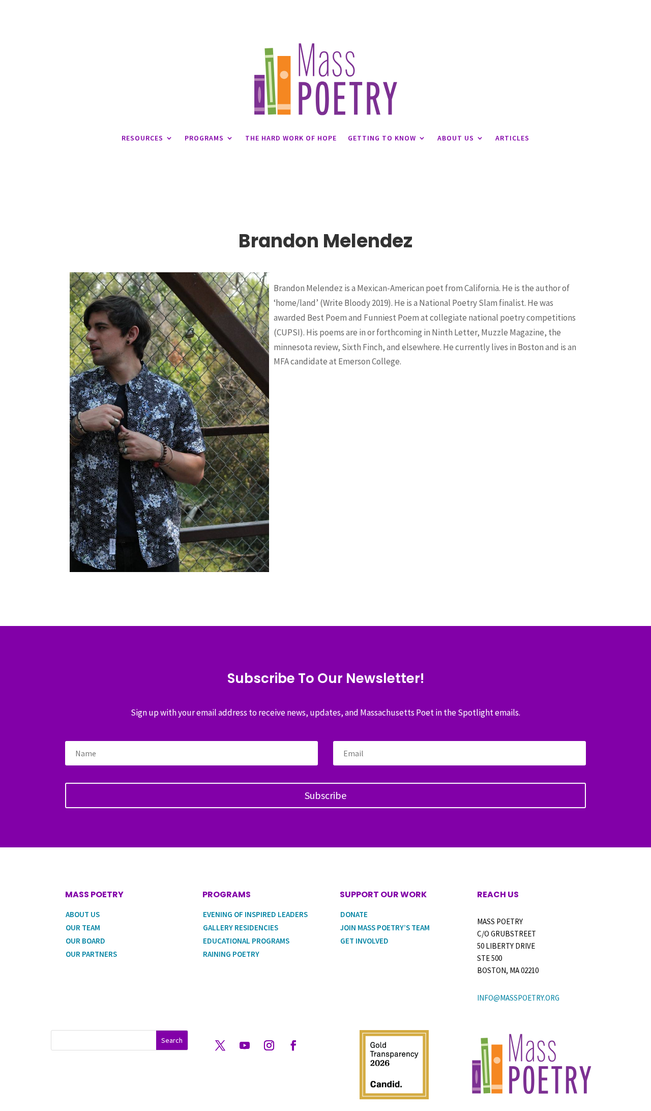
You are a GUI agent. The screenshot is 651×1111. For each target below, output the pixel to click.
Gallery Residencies (240, 927)
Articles (512, 138)
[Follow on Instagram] (269, 1045)
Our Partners (91, 954)
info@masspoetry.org (518, 998)
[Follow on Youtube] (244, 1045)
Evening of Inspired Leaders (255, 914)
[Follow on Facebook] (293, 1045)
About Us (455, 138)
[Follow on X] (220, 1045)
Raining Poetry (231, 954)
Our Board (85, 941)
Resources (142, 138)
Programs (204, 138)
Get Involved (364, 941)
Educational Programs (246, 941)
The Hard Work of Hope (291, 138)
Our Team (83, 927)
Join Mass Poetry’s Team (385, 927)
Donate (354, 914)
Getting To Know (382, 138)
